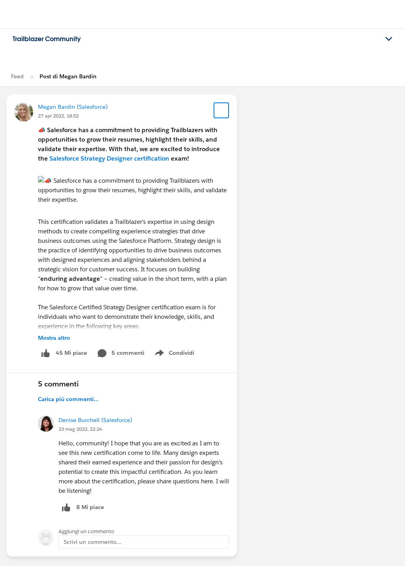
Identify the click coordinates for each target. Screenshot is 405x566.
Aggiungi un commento (86, 531)
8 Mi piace (90, 507)
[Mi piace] (45, 353)
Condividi (179, 354)
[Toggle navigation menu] (389, 39)
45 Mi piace (71, 352)
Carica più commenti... (68, 399)
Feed (17, 76)
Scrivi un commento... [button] (92, 541)
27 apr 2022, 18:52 (58, 115)
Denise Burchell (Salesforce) (95, 420)
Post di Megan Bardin (68, 76)
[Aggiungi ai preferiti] (221, 110)
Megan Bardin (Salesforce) (73, 106)
